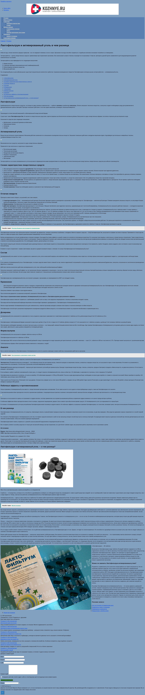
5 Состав (6, 85)
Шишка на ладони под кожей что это (11, 644)
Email (2, 659)
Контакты (6, 10)
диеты (8, 30)
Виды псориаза (8, 20)
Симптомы (7, 21)
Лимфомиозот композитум (99, 609)
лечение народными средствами (16, 32)
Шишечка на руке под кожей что (9, 639)
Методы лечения (8, 27)
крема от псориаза (12, 36)
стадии (8, 25)
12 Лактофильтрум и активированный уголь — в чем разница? (21, 98)
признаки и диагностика (13, 23)
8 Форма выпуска (8, 90)
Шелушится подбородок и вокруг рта (11, 633)
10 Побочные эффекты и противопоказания (16, 94)
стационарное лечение (13, 29)
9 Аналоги (6, 92)
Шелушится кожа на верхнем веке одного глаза (14, 628)
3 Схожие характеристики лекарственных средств (18, 81)
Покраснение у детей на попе (100, 610)
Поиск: (3, 683)
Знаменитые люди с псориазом (101, 607)
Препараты (7, 34)
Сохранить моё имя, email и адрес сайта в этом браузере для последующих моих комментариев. (29, 677)
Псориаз (6, 18)
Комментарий (4, 674)
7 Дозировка (7, 89)
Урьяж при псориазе (9, 612)
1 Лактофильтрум (8, 78)
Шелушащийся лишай (7, 650)
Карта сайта (7, 8)
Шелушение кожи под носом (8, 623)
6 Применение (8, 87)
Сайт (2, 662)
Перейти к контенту (6, 1)
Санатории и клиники (10, 38)
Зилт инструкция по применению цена (102, 605)
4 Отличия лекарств (9, 83)
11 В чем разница (8, 96)
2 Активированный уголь (11, 80)
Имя (2, 656)
